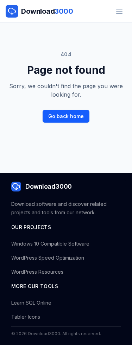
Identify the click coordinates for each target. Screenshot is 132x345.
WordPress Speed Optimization (47, 258)
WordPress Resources (37, 272)
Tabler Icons (25, 317)
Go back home (66, 116)
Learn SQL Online (31, 303)
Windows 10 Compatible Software (50, 244)
